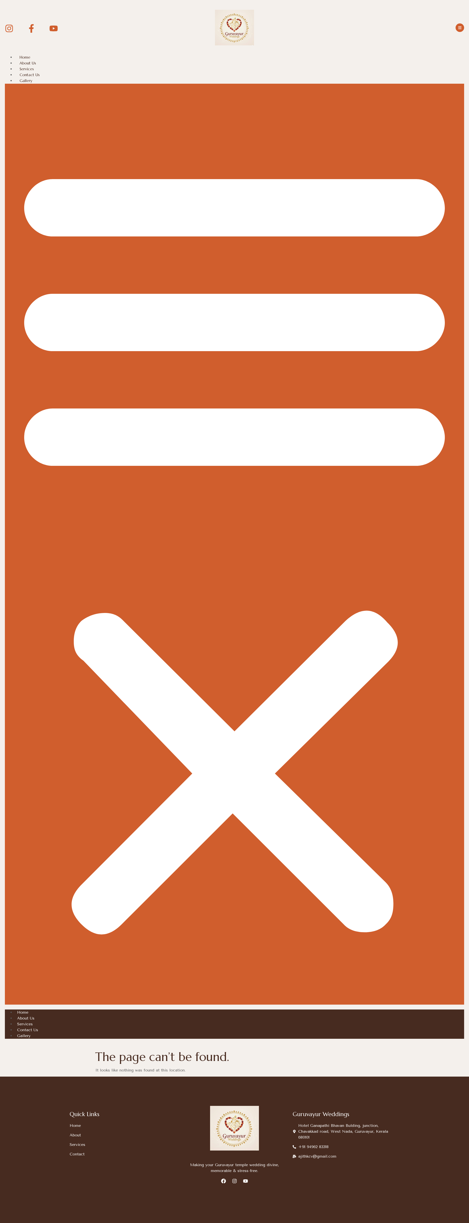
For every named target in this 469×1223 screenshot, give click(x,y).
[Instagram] (234, 1181)
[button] (234, 544)
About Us (28, 63)
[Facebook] (223, 1181)
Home (25, 57)
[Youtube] (245, 1181)
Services (27, 68)
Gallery (26, 80)
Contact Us (30, 74)
